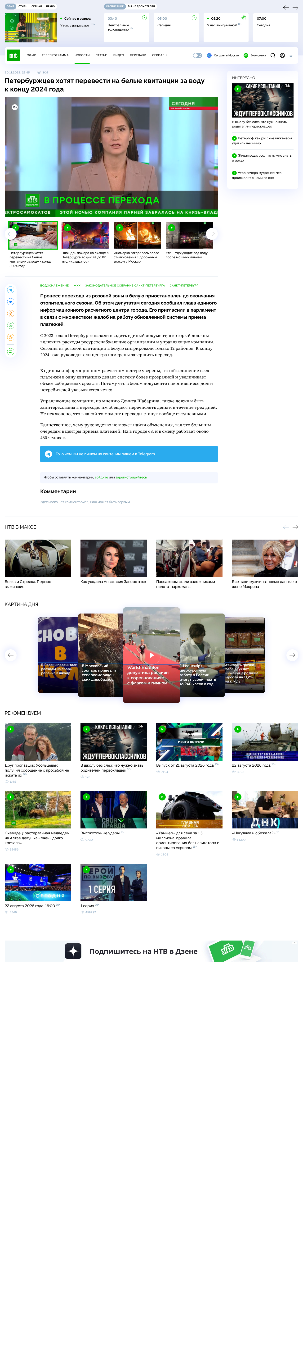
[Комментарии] (10, 351)
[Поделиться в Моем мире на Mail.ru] (10, 337)
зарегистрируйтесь (131, 477)
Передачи (138, 55)
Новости (82, 55)
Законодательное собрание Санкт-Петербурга (125, 285)
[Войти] (282, 55)
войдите (101, 477)
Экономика (258, 55)
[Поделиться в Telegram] (10, 289)
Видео (118, 55)
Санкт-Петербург (184, 285)
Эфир (31, 55)
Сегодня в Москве (226, 55)
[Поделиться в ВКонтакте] (10, 301)
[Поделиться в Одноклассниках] (10, 313)
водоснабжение (54, 285)
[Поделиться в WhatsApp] (10, 325)
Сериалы (159, 55)
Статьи (101, 55)
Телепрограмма (55, 55)
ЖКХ (77, 285)
